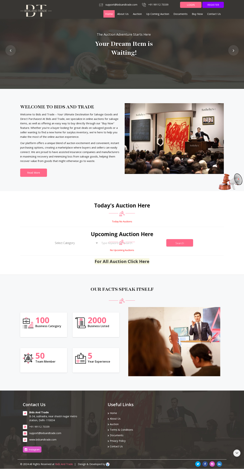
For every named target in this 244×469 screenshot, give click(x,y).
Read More (33, 172)
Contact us (214, 14)
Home (109, 14)
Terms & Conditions (121, 429)
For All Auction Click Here (122, 261)
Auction (137, 14)
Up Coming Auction (157, 14)
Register (213, 4)
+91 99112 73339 (158, 4)
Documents (180, 14)
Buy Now (197, 14)
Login (191, 4)
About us (123, 14)
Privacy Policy (118, 440)
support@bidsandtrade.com (121, 4)
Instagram (34, 449)
